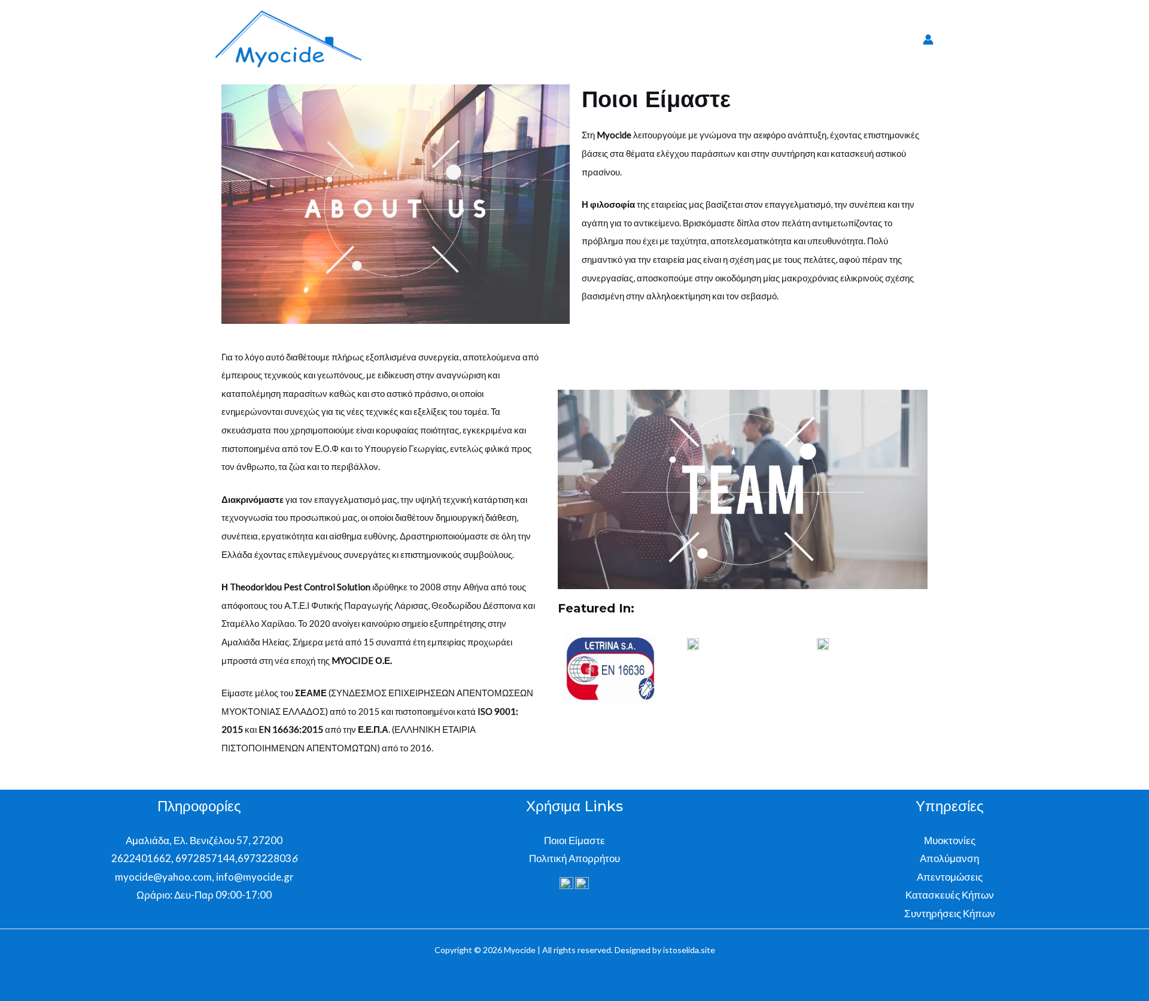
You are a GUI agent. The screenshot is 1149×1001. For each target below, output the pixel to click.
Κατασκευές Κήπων (949, 894)
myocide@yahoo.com (162, 876)
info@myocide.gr (255, 876)
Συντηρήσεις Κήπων (949, 913)
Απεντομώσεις (950, 876)
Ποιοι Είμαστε (574, 840)
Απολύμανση (949, 858)
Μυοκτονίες (949, 840)
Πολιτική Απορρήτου (574, 858)
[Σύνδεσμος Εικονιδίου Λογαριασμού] (928, 39)
